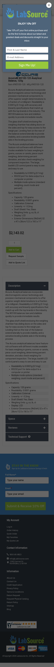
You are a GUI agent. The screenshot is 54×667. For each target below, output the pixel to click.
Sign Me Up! (27, 65)
